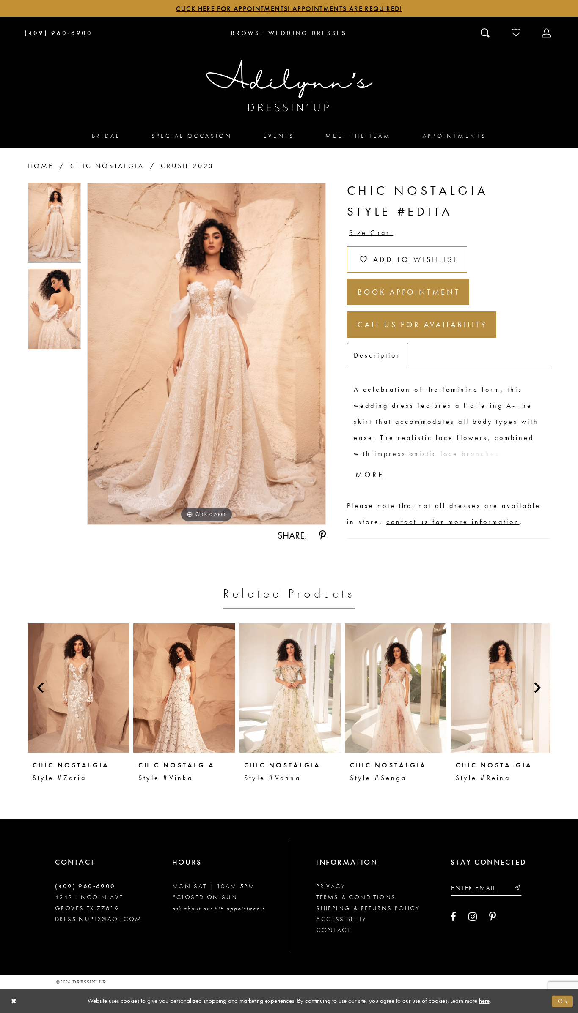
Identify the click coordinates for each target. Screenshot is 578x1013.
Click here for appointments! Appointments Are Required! (289, 8)
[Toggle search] (486, 32)
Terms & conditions (356, 897)
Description (378, 355)
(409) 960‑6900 (85, 886)
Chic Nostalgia (107, 165)
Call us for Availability (422, 324)
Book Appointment (409, 292)
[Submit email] (517, 888)
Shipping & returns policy (368, 908)
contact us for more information (453, 521)
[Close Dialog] (13, 1001)
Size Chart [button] (371, 232)
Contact (333, 930)
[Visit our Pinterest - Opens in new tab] (492, 916)
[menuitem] (106, 135)
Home (41, 165)
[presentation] (78, 688)
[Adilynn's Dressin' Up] (289, 86)
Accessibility (341, 919)
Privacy (330, 886)
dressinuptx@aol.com (98, 919)
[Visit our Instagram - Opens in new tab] (472, 916)
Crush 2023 (187, 165)
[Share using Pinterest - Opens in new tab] (322, 535)
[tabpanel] (54, 226)
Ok (563, 1001)
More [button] (369, 474)
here (484, 1001)
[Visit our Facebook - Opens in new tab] (453, 916)
